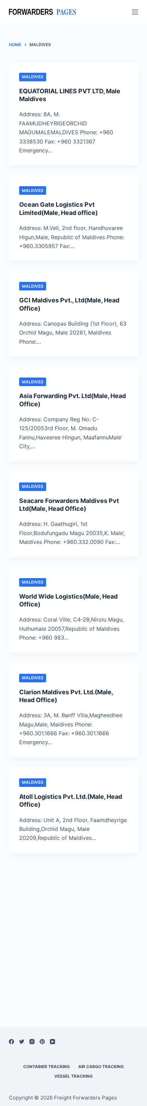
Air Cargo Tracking (101, 1066)
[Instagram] (32, 1041)
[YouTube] (52, 1041)
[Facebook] (11, 1041)
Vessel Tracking (73, 1076)
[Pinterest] (42, 1041)
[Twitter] (21, 1041)
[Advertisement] (73, 931)
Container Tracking (46, 1066)
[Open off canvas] (135, 12)
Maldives (32, 76)
